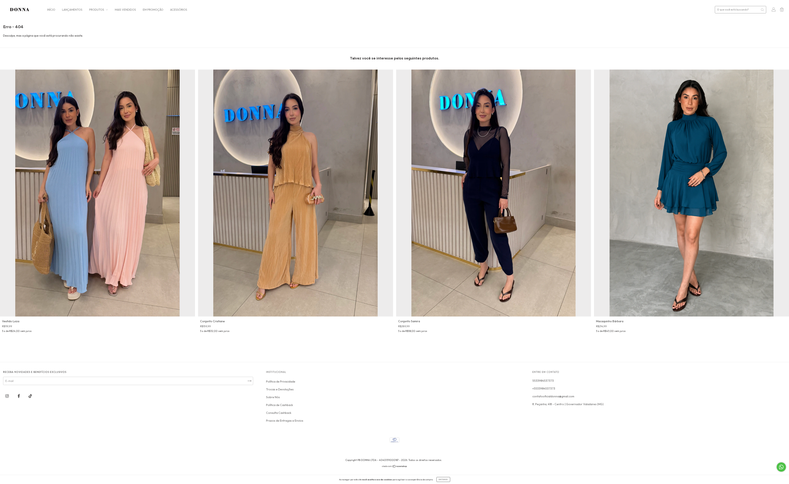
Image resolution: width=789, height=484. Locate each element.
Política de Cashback (279, 405)
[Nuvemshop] (394, 467)
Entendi (443, 479)
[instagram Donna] (7, 396)
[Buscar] (762, 9)
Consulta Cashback (278, 413)
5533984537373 (543, 381)
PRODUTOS (97, 10)
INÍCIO (51, 10)
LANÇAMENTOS (72, 10)
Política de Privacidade (280, 381)
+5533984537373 (543, 388)
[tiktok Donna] (30, 396)
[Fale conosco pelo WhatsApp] (781, 467)
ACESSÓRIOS (178, 10)
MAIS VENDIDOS (125, 10)
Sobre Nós (273, 397)
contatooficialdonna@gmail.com (553, 396)
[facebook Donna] (19, 396)
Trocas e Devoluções (280, 389)
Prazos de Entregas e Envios (284, 420)
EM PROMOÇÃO (153, 10)
